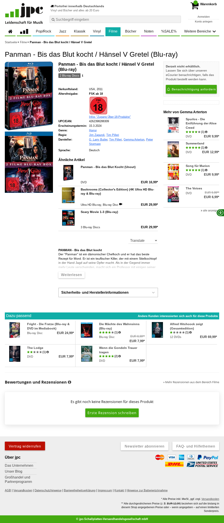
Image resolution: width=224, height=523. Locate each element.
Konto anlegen (203, 21)
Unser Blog (13, 471)
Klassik (79, 31)
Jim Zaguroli (97, 135)
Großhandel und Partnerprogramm (18, 479)
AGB (8, 490)
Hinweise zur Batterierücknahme (147, 490)
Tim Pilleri (112, 135)
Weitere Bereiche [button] (197, 31)
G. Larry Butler (98, 139)
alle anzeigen (210, 210)
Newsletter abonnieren (144, 446)
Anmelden (204, 16)
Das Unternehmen (19, 465)
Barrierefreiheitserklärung (79, 490)
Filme (113, 31)
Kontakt (119, 490)
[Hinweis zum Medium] (82, 76)
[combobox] (115, 19)
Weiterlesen (71, 275)
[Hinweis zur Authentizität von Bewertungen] (206, 132)
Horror (93, 130)
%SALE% (169, 31)
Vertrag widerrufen (25, 446)
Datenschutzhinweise (48, 490)
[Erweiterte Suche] (177, 19)
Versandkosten (22, 490)
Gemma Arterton (134, 139)
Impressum (105, 490)
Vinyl (97, 31)
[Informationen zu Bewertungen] (69, 382)
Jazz (62, 31)
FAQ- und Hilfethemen (195, 446)
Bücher (130, 31)
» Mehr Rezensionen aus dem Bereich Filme (191, 382)
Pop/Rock (43, 31)
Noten (149, 31)
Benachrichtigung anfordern (193, 89)
